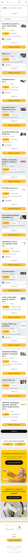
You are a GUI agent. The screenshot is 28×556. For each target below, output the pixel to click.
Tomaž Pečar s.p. (8, 380)
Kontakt (14, 536)
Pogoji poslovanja (9, 546)
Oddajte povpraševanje (14, 47)
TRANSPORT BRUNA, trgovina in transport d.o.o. (10, 354)
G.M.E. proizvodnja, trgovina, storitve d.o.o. (9, 299)
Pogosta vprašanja (10, 547)
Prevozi (5, 8)
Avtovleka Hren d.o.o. (10, 188)
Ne (21, 444)
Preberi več (14, 42)
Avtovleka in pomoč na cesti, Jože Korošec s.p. (10, 26)
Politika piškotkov (18, 546)
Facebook (11, 529)
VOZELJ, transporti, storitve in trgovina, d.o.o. (9, 162)
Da (8, 444)
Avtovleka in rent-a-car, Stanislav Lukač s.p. (10, 244)
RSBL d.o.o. (6, 54)
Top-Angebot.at (14, 549)
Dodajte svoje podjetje (14, 497)
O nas (14, 534)
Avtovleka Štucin (8, 271)
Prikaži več (14, 431)
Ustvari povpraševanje (14, 462)
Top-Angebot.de (18, 547)
